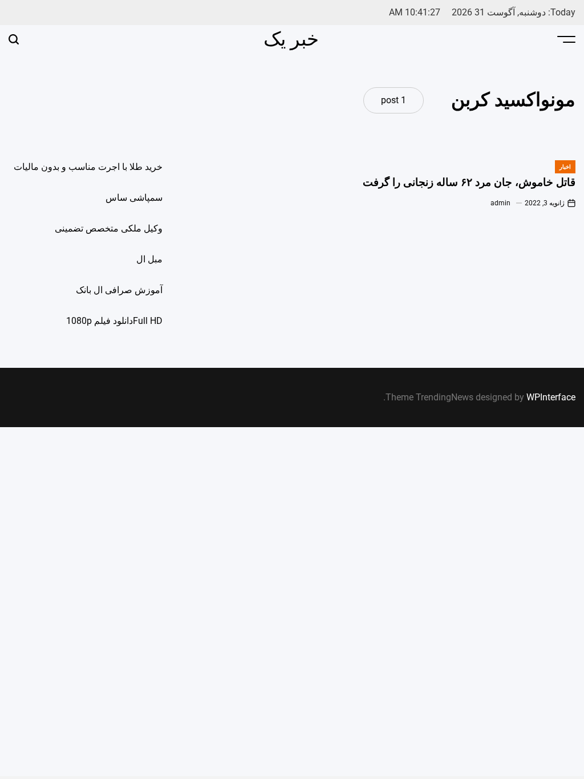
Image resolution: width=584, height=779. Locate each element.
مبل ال (149, 259)
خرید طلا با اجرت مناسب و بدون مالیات (88, 166)
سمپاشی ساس (134, 197)
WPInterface (550, 397)
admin (500, 203)
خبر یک (291, 38)
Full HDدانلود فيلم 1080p (114, 320)
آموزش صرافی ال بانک (119, 290)
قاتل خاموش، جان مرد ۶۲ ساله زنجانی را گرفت (469, 182)
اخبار (565, 167)
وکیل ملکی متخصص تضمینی (109, 228)
